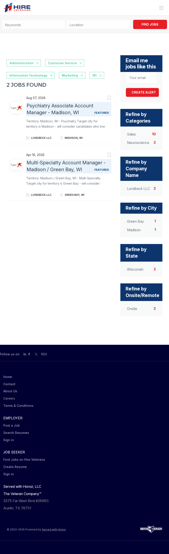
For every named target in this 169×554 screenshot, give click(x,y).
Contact (9, 384)
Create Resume (15, 467)
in (24, 354)
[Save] (105, 98)
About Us (10, 391)
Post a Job (11, 425)
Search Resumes (16, 433)
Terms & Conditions (18, 405)
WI (94, 75)
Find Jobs (149, 24)
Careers (9, 398)
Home (7, 377)
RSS (44, 354)
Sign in (8, 440)
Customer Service (62, 63)
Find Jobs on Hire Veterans (24, 459)
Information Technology (28, 75)
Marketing (70, 75)
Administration (21, 63)
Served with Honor (54, 529)
